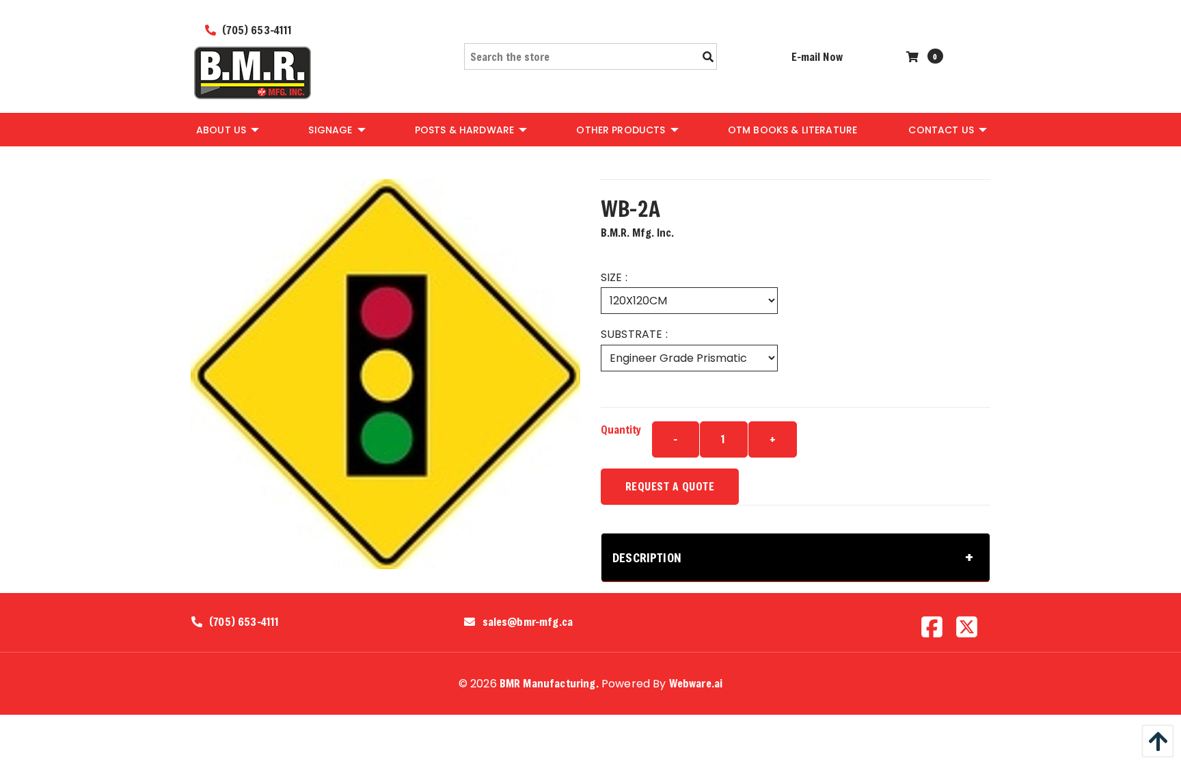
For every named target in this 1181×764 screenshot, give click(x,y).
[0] (914, 56)
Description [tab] (646, 557)
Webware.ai (696, 683)
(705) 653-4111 (255, 30)
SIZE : (614, 277)
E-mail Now (817, 56)
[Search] (708, 56)
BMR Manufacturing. (549, 683)
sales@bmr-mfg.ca (528, 622)
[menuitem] (226, 129)
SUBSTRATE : (634, 334)
